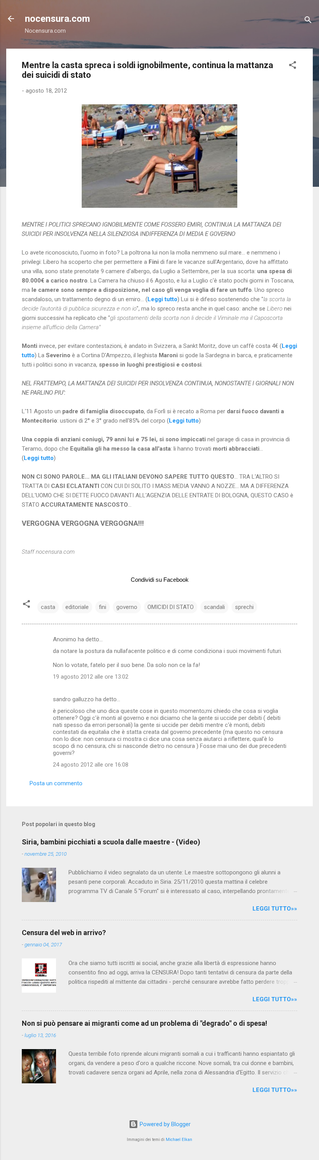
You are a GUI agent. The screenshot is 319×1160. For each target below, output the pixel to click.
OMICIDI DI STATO (170, 607)
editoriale (77, 607)
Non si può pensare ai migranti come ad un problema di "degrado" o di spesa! (144, 1023)
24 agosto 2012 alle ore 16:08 (90, 764)
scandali (214, 607)
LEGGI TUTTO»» (274, 908)
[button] (292, 66)
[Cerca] (308, 21)
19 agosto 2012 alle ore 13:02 (90, 676)
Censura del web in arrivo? (64, 932)
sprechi (244, 607)
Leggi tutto (184, 420)
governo (126, 607)
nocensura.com (57, 18)
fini (102, 607)
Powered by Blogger (164, 1124)
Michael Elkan (179, 1139)
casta (48, 607)
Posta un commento (56, 783)
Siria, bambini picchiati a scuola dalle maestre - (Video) (111, 842)
